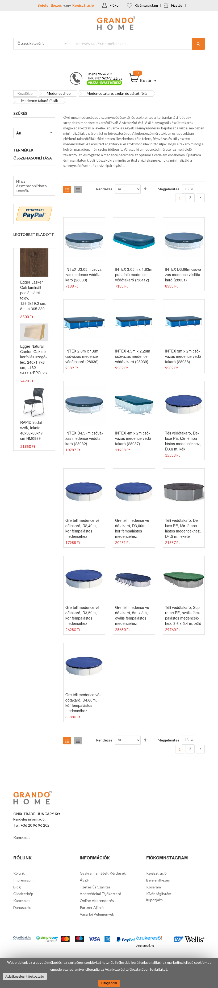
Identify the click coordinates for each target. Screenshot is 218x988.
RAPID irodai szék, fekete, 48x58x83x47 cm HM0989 (31, 430)
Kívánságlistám (146, 5)
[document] (109, 973)
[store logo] (109, 24)
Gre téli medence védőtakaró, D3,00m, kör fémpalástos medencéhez (132, 528)
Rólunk (19, 873)
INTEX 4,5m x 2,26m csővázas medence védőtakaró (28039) (132, 356)
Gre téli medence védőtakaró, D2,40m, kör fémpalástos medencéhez (83, 528)
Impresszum (23, 880)
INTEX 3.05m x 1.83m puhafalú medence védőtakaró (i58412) (133, 274)
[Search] (198, 44)
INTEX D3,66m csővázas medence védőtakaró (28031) (184, 274)
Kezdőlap (25, 93)
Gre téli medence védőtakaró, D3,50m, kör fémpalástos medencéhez (83, 615)
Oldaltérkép (23, 893)
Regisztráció (83, 5)
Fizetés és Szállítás (95, 887)
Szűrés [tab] (20, 113)
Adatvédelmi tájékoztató (100, 893)
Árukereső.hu (145, 945)
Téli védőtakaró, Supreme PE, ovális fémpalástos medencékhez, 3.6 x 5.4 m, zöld (183, 615)
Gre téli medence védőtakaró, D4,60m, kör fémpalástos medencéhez (83, 702)
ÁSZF (84, 880)
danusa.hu (22, 907)
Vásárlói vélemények (97, 914)
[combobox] (137, 43)
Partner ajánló (92, 907)
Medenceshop (59, 93)
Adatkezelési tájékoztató (24, 976)
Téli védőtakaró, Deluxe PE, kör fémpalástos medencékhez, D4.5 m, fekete (183, 528)
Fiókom (115, 5)
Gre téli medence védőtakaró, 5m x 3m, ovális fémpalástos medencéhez (132, 615)
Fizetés (176, 5)
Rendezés (104, 189)
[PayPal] (125, 940)
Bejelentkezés (49, 5)
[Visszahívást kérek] (94, 74)
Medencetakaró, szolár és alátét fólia (117, 93)
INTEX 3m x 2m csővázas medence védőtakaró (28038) (183, 356)
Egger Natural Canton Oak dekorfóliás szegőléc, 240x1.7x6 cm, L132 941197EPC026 (33, 359)
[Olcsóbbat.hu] (22, 938)
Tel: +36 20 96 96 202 (31, 825)
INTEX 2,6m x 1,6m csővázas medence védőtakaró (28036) (82, 356)
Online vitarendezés (97, 900)
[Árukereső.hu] (149, 939)
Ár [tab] (18, 133)
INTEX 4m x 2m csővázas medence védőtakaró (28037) (133, 438)
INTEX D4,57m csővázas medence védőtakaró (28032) (84, 438)
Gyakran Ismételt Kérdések (103, 873)
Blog (17, 887)
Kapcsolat (21, 837)
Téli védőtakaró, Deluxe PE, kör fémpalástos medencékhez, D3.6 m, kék (183, 441)
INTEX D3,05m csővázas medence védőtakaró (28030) (84, 274)
